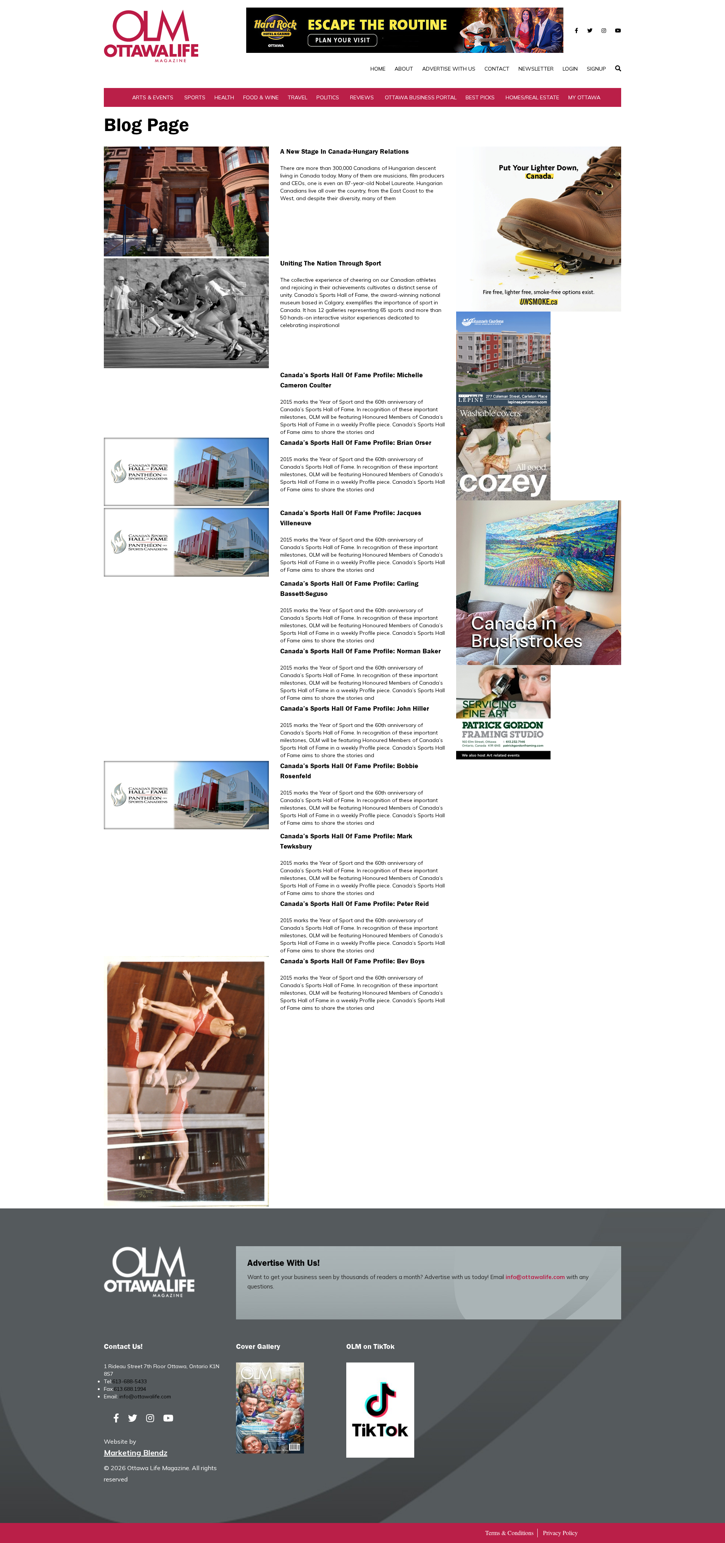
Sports (194, 97)
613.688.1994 (130, 1389)
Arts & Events (152, 97)
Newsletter (536, 68)
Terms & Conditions (509, 1533)
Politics (327, 97)
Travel (297, 97)
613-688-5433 (129, 1381)
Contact (496, 68)
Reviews (362, 97)
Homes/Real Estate (532, 97)
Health (224, 97)
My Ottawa (584, 97)
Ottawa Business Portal (421, 97)
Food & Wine (261, 97)
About (404, 68)
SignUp (596, 68)
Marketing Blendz (135, 1452)
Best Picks (480, 97)
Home (378, 68)
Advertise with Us (448, 68)
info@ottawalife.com (535, 1277)
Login (570, 68)
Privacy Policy (560, 1533)
